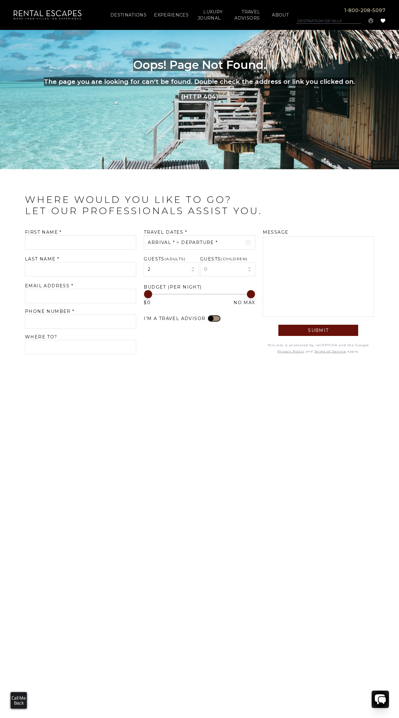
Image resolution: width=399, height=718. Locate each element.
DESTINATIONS (128, 15)
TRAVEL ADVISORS (247, 15)
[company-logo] (48, 14)
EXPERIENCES (171, 15)
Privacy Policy (291, 351)
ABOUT (280, 15)
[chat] (380, 699)
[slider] (148, 294)
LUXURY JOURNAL (210, 15)
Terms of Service (330, 351)
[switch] (214, 318)
